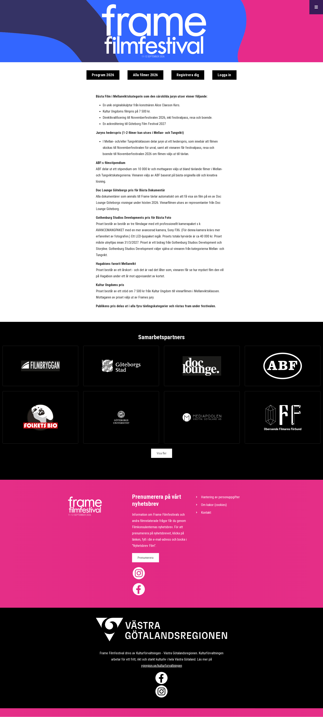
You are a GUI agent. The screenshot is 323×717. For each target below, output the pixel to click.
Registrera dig (188, 75)
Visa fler (162, 453)
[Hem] (154, 29)
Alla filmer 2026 (145, 75)
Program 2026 (103, 75)
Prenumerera (145, 557)
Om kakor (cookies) (214, 505)
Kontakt (206, 513)
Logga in (224, 75)
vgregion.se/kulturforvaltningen (161, 666)
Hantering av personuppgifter (220, 497)
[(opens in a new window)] (40, 366)
